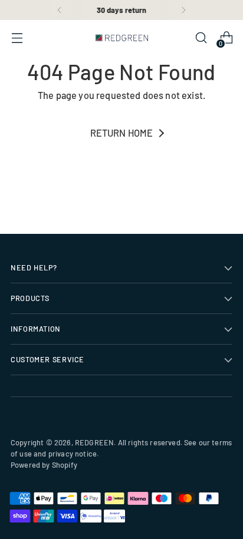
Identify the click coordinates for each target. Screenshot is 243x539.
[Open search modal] (201, 38)
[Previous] (60, 10)
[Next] (183, 10)
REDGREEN (94, 442)
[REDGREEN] (121, 37)
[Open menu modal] (17, 38)
